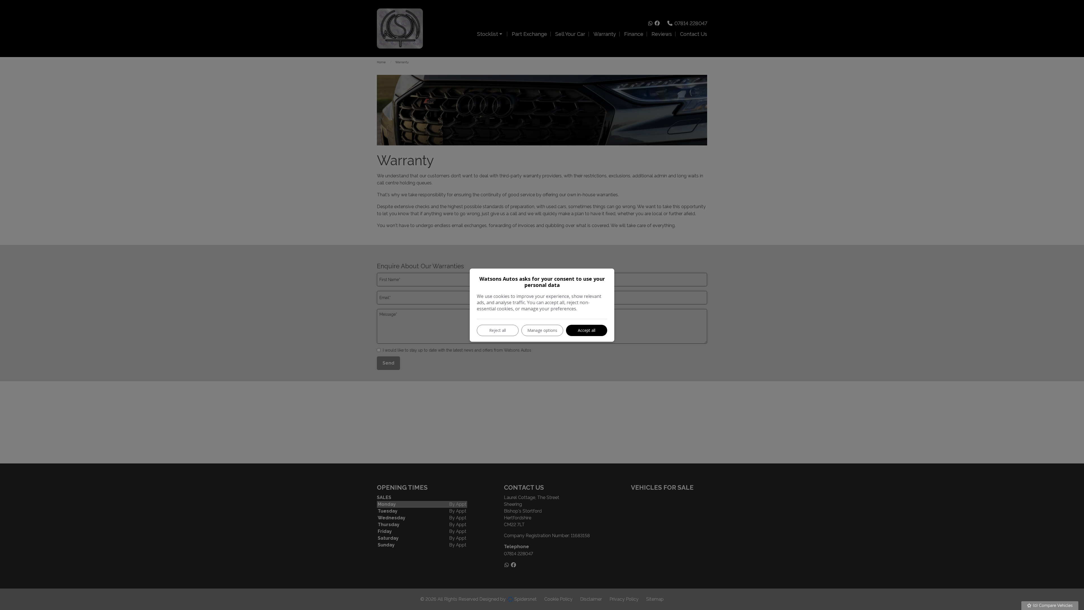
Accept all (586, 330)
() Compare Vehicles (1052, 605)
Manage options (542, 330)
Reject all (497, 330)
